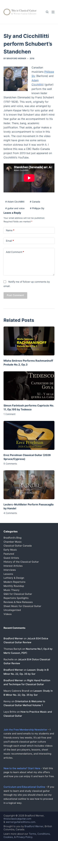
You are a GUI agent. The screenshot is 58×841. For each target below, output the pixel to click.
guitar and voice (14, 208)
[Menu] (53, 12)
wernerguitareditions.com (20, 821)
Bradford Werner (13, 638)
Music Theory (11, 590)
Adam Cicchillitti (14, 201)
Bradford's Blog (12, 537)
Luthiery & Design (14, 577)
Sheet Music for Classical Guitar (22, 606)
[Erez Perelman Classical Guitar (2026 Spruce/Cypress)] (29, 435)
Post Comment (15, 295)
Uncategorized (12, 610)
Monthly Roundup (14, 585)
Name (10, 230)
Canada (35, 201)
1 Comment (9, 414)
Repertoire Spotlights (16, 598)
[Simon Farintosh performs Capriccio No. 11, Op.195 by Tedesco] (29, 385)
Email (10, 240)
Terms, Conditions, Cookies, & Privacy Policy (27, 835)
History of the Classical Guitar (21, 561)
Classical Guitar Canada (18, 545)
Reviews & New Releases (18, 602)
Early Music (10, 549)
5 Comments (10, 463)
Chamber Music (13, 541)
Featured (9, 553)
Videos (8, 614)
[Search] (47, 12)
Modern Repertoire (14, 581)
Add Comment (15, 252)
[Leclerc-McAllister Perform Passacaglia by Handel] (29, 484)
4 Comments (10, 513)
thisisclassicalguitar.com (17, 818)
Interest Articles (13, 565)
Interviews (10, 569)
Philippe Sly (37, 208)
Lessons (8, 573)
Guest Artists (11, 557)
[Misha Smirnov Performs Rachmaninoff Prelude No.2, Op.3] (29, 340)
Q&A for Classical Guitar (18, 593)
